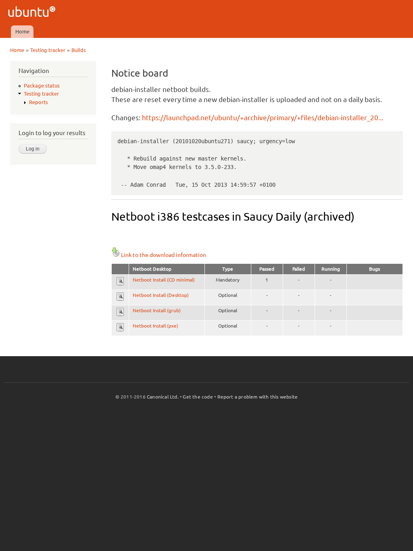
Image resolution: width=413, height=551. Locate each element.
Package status (42, 85)
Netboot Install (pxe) (155, 325)
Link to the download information (163, 255)
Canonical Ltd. (163, 396)
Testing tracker (47, 50)
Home (22, 31)
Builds (78, 50)
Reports (38, 102)
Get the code (198, 396)
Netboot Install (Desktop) (161, 295)
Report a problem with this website (257, 396)
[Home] (33, 12)
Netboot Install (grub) (157, 310)
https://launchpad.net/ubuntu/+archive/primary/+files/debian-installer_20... (262, 117)
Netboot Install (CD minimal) (164, 279)
